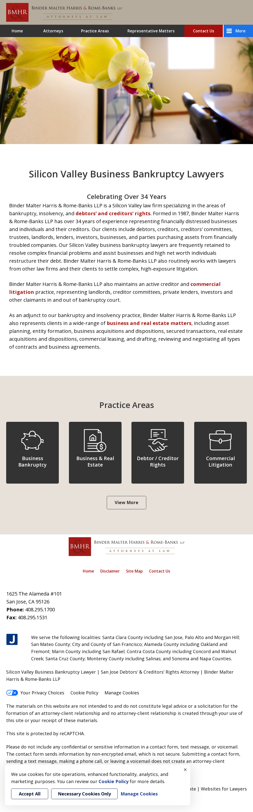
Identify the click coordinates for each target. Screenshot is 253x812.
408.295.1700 (40, 609)
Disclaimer (110, 571)
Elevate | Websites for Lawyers (205, 789)
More (240, 31)
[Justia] (12, 639)
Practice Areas (95, 31)
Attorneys (53, 31)
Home (17, 31)
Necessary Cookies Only (84, 794)
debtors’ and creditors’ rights (113, 213)
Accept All (30, 794)
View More (126, 502)
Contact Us (203, 31)
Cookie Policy (84, 693)
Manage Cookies (122, 693)
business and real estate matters (149, 323)
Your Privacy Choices (42, 693)
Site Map (134, 571)
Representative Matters (151, 31)
